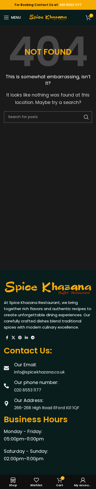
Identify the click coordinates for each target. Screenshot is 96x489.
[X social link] (13, 337)
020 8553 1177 (70, 5)
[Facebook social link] (7, 337)
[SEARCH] (86, 117)
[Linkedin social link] (26, 337)
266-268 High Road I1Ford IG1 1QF (46, 408)
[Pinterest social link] (20, 337)
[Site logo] (48, 17)
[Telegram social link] (32, 337)
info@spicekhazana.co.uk (39, 372)
